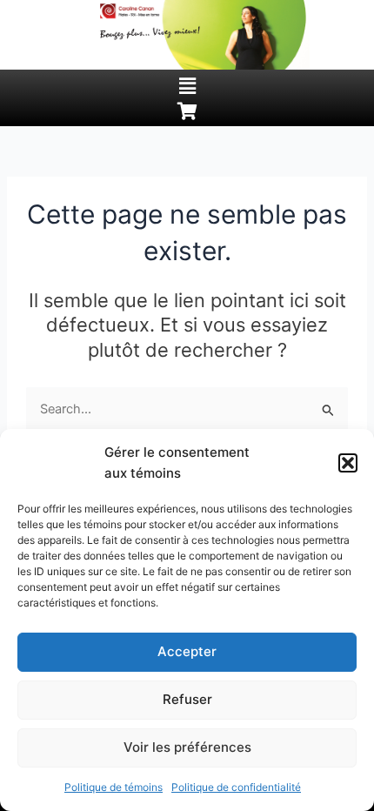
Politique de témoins (113, 787)
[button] (348, 463)
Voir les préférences (187, 747)
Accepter (187, 651)
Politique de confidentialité (236, 787)
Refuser (187, 699)
